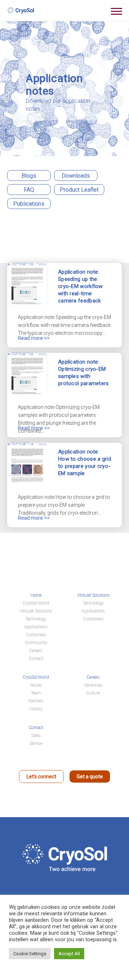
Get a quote (90, 776)
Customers (36, 634)
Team (36, 693)
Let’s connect (41, 776)
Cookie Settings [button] (29, 953)
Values (36, 685)
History (36, 708)
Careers (36, 650)
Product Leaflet (79, 189)
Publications (28, 203)
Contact (36, 658)
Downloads (76, 175)
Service (35, 743)
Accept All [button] (69, 953)
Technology (36, 618)
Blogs (29, 175)
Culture (93, 693)
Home (36, 595)
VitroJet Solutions (36, 611)
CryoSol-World (36, 603)
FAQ (29, 189)
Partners (36, 700)
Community (36, 642)
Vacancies (93, 685)
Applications (36, 626)
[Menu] (116, 11)
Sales (36, 735)
